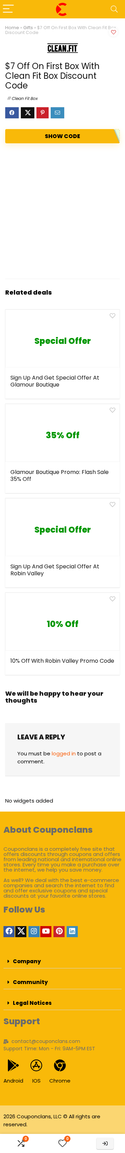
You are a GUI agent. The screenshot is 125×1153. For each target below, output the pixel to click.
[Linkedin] (72, 931)
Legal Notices (32, 1003)
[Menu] (8, 9)
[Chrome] (60, 1065)
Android (13, 1080)
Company (27, 961)
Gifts (28, 28)
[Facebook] (9, 931)
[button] (62, 961)
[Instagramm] (34, 931)
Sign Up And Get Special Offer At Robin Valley (54, 569)
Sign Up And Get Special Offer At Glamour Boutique (54, 381)
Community (30, 982)
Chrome (59, 1080)
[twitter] (20, 931)
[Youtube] (45, 931)
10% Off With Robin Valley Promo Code (62, 661)
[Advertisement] (62, 211)
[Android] (13, 1065)
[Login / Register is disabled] (105, 1143)
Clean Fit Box (24, 98)
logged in (64, 753)
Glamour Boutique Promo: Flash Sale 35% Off (59, 475)
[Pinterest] (59, 931)
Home (12, 28)
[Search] (114, 9)
